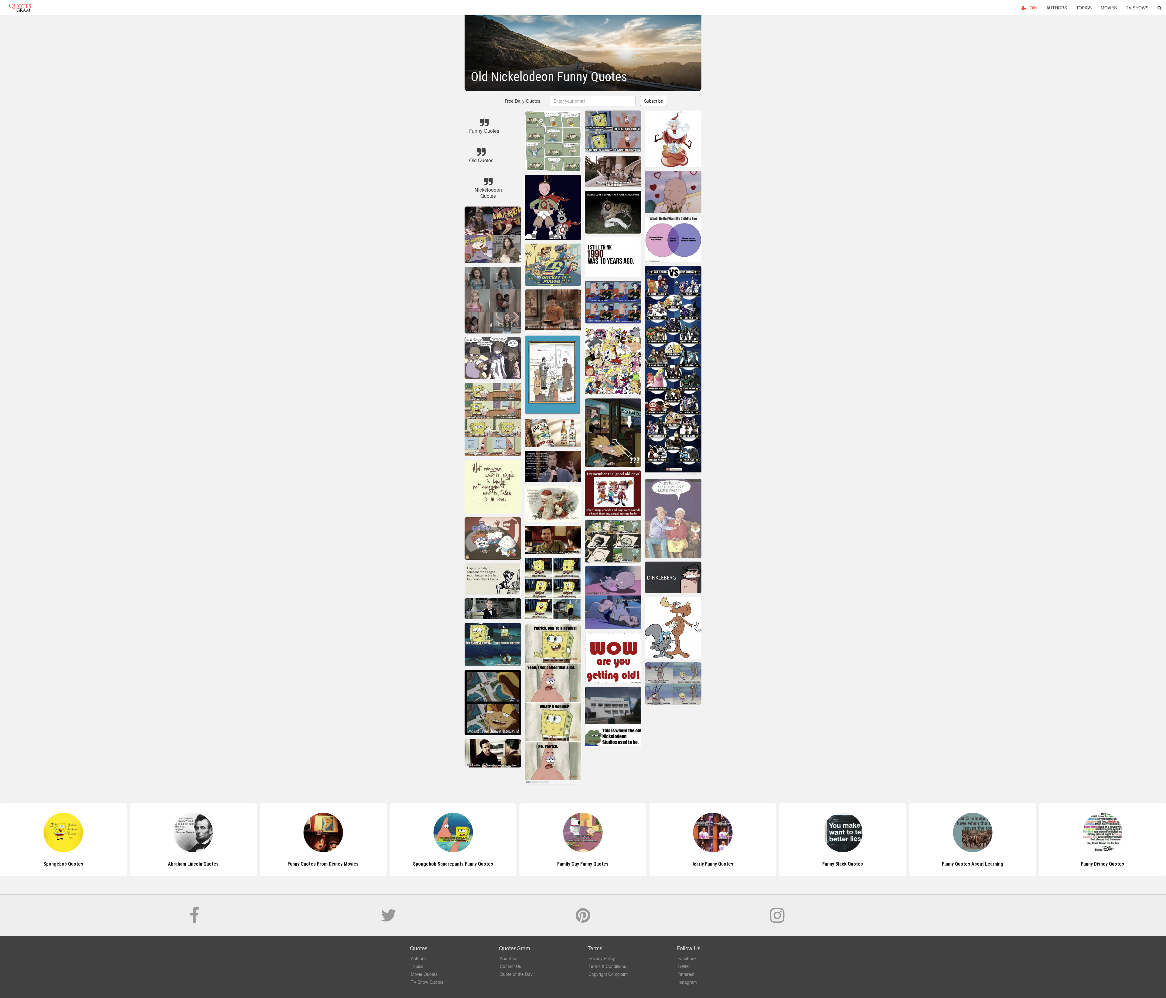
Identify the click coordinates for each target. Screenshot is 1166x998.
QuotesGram (20, 7)
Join (1031, 8)
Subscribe (653, 101)
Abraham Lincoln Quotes (193, 864)
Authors (1056, 8)
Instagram (687, 982)
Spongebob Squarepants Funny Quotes (453, 864)
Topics (1084, 8)
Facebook (687, 958)
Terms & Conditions (607, 966)
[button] (1159, 7)
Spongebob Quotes (63, 864)
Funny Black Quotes (842, 864)
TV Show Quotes (427, 982)
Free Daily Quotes (522, 100)
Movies (1109, 8)
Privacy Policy (601, 958)
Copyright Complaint (608, 974)
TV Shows (1137, 8)
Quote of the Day (516, 974)
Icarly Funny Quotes (713, 864)
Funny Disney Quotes (1102, 864)
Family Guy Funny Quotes (583, 864)
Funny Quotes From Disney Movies (323, 864)
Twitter (683, 966)
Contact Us (510, 966)
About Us (508, 958)
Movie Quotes (424, 974)
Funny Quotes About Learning (972, 864)
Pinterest (685, 974)
